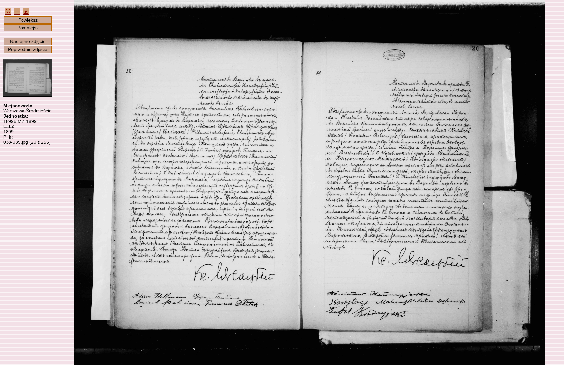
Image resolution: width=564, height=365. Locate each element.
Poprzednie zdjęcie (27, 49)
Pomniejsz (28, 27)
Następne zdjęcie (28, 41)
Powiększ (28, 20)
